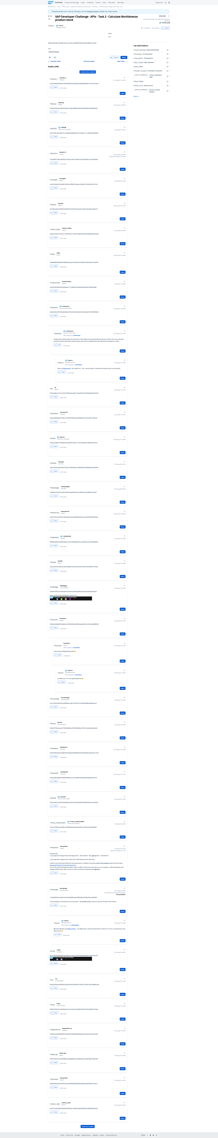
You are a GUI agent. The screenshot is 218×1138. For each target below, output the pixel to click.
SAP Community (52, 6)
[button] (162, 28)
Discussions (95, 6)
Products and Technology (72, 2)
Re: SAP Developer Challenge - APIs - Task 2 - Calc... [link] (111, 6)
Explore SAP (159, 2)
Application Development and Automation (81, 6)
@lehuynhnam (72, 929)
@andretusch (67, 368)
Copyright (77, 1135)
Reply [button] (124, 57)
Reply (123, 93)
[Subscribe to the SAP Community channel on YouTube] (153, 1135)
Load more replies (87, 1126)
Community (59, 2)
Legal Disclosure (86, 1135)
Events (104, 2)
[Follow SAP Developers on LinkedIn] (156, 1135)
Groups (83, 2)
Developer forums (92, 11)
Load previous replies (87, 72)
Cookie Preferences (111, 1135)
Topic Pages (120, 2)
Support (102, 1135)
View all (135, 96)
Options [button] (168, 16)
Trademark (95, 1135)
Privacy (62, 1135)
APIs (110, 36)
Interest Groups (65, 6)
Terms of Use (69, 1135)
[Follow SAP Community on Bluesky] (150, 1135)
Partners (98, 2)
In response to (72, 335)
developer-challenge (54, 51)
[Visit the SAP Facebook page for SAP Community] (147, 1135)
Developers (90, 2)
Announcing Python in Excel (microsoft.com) (63, 865)
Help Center (111, 2)
